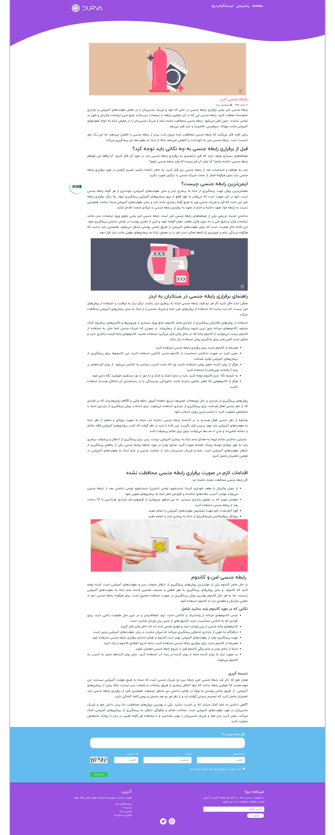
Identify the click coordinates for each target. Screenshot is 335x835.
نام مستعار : (238, 753)
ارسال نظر (98, 774)
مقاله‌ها (257, 6)
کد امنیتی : (132, 753)
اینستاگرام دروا (222, 6)
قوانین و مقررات (123, 815)
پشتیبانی (243, 6)
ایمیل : (188, 753)
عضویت (255, 816)
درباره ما (127, 808)
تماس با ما (126, 811)
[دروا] (87, 8)
